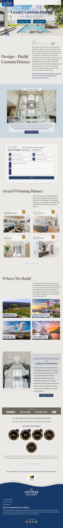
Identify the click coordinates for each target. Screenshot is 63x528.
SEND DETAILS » (37, 150)
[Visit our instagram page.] (30, 522)
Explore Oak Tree (31, 132)
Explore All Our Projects (31, 264)
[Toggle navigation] (58, 2)
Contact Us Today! (46, 395)
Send (31, 177)
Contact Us (8, 504)
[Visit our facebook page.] (27, 522)
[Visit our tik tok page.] (33, 522)
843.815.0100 (8, 499)
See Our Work (24, 21)
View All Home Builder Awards (31, 464)
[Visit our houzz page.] (36, 522)
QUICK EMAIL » (26, 150)
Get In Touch (39, 21)
